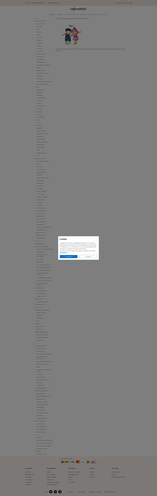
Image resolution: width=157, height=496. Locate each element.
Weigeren (88, 256)
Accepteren (68, 256)
